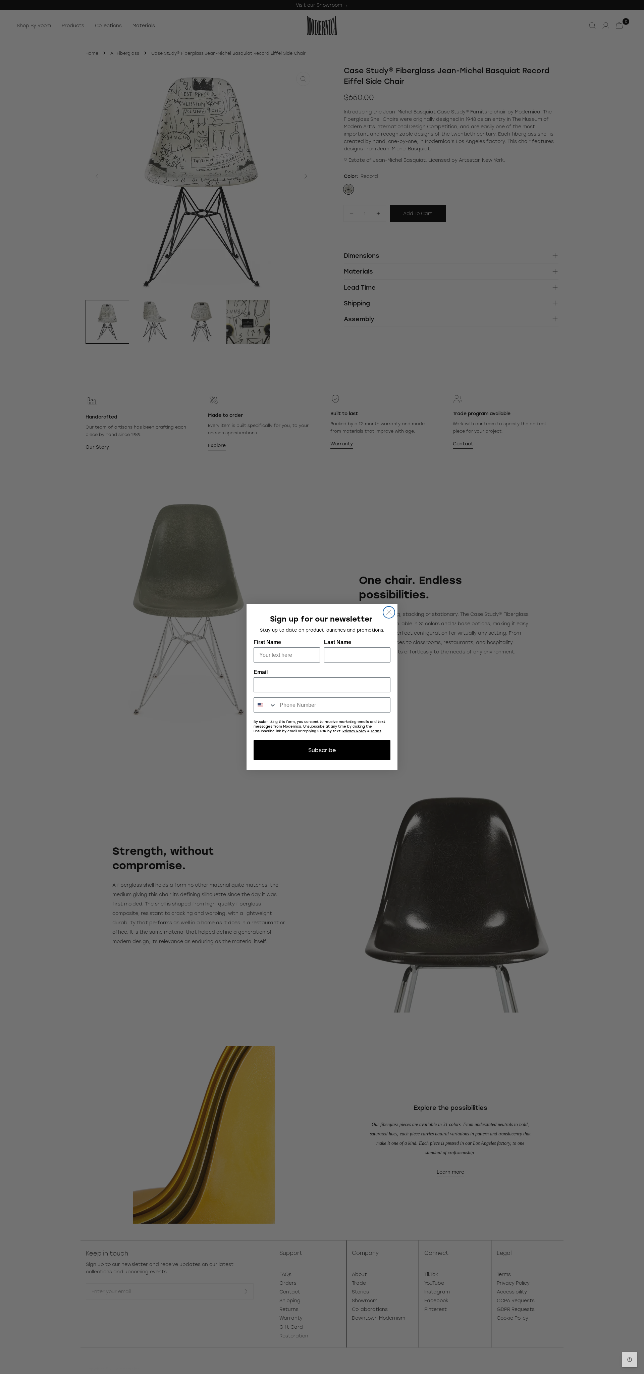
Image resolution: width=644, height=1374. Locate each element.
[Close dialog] (389, 612)
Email (261, 672)
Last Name (337, 642)
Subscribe (322, 749)
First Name (267, 642)
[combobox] (265, 705)
